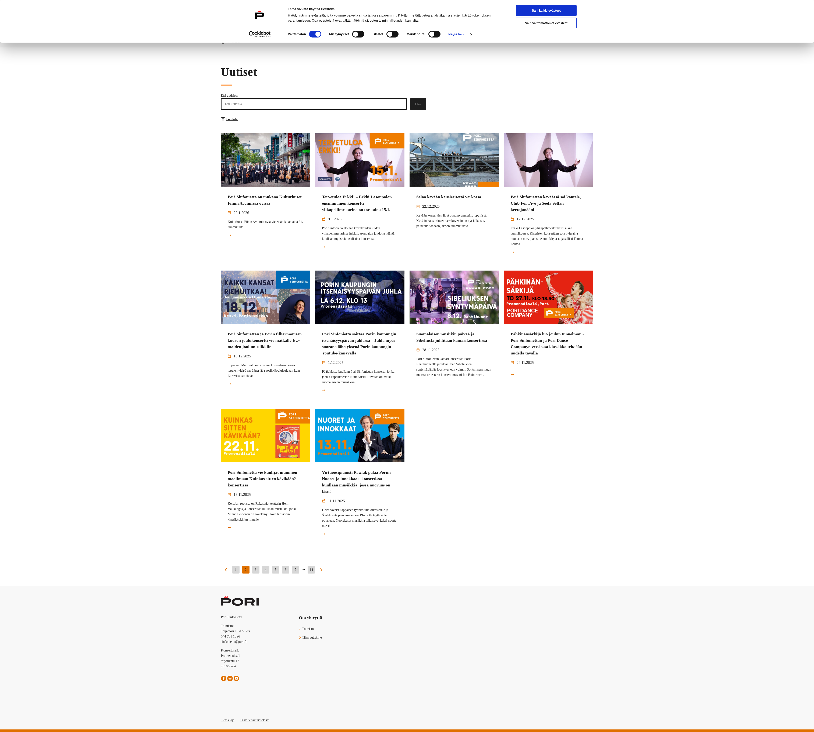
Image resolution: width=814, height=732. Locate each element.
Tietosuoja (227, 720)
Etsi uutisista (229, 95)
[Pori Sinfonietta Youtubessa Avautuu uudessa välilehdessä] (236, 679)
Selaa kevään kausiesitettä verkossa (448, 196)
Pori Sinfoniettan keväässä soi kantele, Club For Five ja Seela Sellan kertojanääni (546, 203)
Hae (418, 104)
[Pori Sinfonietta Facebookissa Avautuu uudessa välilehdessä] (223, 679)
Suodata (232, 119)
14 (311, 569)
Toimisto (307, 629)
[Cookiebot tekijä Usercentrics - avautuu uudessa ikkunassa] (259, 34)
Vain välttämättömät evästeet (546, 23)
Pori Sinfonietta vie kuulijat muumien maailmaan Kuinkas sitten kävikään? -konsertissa (263, 478)
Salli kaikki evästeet (546, 10)
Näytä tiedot (457, 34)
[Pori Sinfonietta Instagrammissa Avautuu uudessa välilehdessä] (230, 679)
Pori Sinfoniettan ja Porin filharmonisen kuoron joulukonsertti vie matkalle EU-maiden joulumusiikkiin (265, 340)
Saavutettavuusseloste (254, 720)
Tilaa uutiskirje (311, 637)
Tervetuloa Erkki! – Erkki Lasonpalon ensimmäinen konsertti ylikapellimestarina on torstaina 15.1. (357, 203)
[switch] (358, 34)
